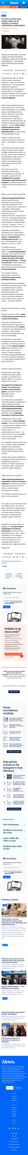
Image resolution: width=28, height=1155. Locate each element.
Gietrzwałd (5, 972)
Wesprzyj (13, 7)
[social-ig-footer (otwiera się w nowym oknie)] (18, 1128)
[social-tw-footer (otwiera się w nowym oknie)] (15, 1128)
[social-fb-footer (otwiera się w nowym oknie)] (12, 1128)
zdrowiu (4, 527)
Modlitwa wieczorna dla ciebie (13, 831)
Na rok (14, 1123)
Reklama (14, 1116)
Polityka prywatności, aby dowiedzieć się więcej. (13, 602)
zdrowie (4, 566)
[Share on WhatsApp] (25, 73)
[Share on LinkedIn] (17, 73)
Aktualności (4, 12)
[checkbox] (3, 871)
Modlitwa (22, 7)
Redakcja (15, 28)
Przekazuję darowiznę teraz (12, 654)
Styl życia (14, 1098)
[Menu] (5, 3)
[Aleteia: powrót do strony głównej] (14, 2)
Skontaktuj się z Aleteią (14, 1147)
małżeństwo (6, 1024)
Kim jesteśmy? (14, 1139)
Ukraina (5, 998)
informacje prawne (14, 1141)
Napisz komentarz (14, 691)
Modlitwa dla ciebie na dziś (12, 847)
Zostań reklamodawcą (14, 1144)
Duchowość (14, 1100)
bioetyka (5, 945)
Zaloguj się (22, 686)
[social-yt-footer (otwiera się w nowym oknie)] (9, 1128)
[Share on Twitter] (20, 73)
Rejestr (5, 7)
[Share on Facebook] (14, 73)
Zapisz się (6, 607)
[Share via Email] (23, 73)
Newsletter (14, 1107)
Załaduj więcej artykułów (14, 751)
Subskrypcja (14, 1111)
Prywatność (14, 1150)
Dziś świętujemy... (11, 824)
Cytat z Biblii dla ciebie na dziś (11, 839)
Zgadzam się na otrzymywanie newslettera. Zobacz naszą (13, 602)
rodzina (5, 905)
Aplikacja (14, 1109)
